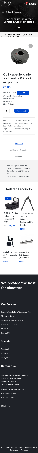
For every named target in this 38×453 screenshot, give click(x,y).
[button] (3, 12)
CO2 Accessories (21, 123)
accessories (19, 129)
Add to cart (21, 111)
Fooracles (24, 450)
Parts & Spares (17, 126)
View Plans (23, 93)
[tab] (19, 143)
